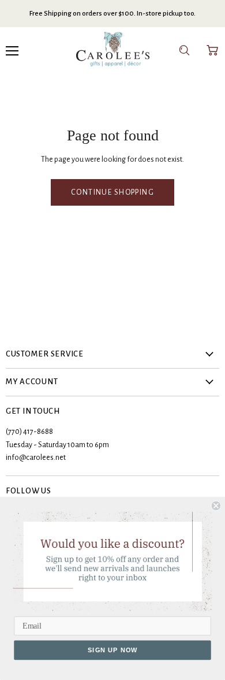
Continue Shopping (112, 192)
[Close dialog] (216, 506)
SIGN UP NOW (113, 650)
